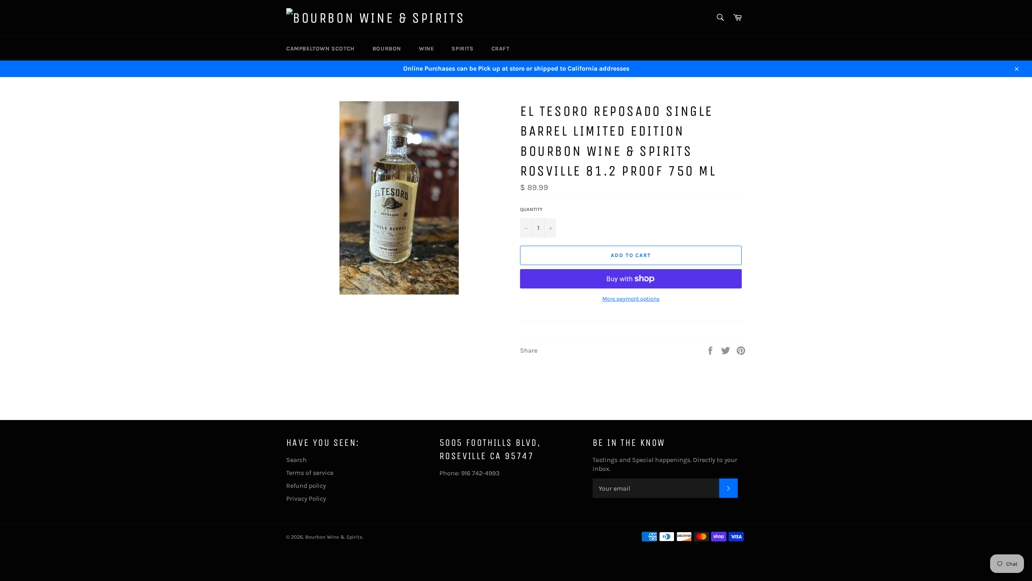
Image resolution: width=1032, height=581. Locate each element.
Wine (426, 48)
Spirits (462, 48)
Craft (500, 48)
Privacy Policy (306, 498)
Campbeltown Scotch (320, 48)
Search (296, 460)
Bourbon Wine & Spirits (333, 537)
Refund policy (306, 485)
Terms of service (309, 473)
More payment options (631, 298)
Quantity (531, 209)
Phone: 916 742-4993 (469, 473)
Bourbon (386, 48)
